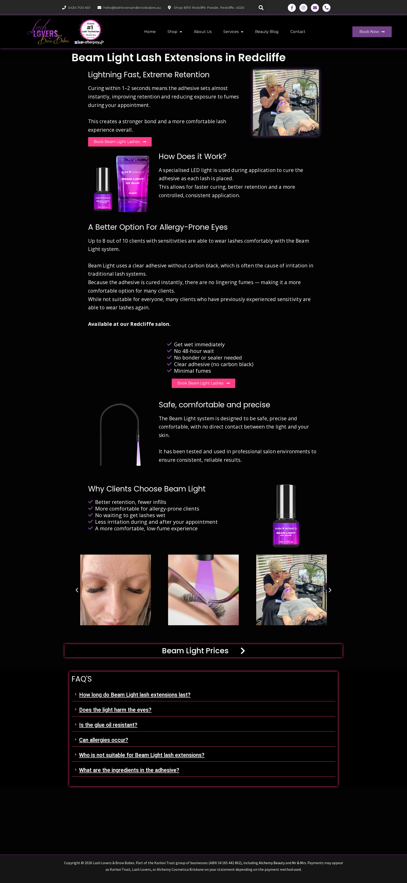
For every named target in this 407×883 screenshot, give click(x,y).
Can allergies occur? (103, 740)
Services (231, 31)
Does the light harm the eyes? (115, 710)
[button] (261, 7)
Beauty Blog (267, 31)
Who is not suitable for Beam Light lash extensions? (141, 755)
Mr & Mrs (299, 862)
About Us (203, 31)
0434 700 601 (79, 7)
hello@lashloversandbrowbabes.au (132, 7)
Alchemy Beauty (272, 862)
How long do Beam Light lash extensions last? (135, 695)
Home (150, 31)
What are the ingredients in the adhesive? (129, 770)
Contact (297, 31)
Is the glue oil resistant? (108, 725)
